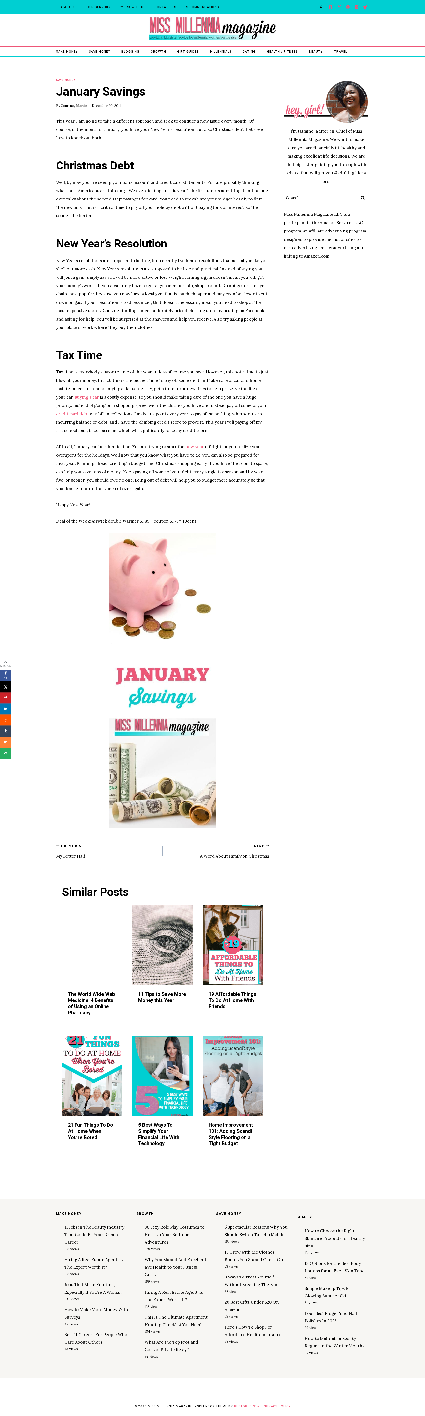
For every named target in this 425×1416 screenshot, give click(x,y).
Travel (340, 51)
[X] (339, 7)
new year (194, 446)
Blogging (130, 51)
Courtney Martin (74, 105)
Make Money (67, 51)
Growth (158, 51)
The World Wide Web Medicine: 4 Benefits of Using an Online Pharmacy (91, 1003)
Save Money (99, 51)
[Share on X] (5, 686)
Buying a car (87, 397)
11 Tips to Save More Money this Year (162, 997)
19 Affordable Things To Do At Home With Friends (232, 1000)
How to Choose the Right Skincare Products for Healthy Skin (335, 1238)
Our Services (99, 7)
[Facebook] (330, 7)
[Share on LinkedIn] (5, 708)
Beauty (316, 51)
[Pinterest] (356, 7)
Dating (249, 51)
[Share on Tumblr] (5, 731)
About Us (69, 7)
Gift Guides (188, 51)
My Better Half (70, 851)
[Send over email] (5, 753)
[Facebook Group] (365, 7)
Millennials (221, 51)
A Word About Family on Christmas (234, 851)
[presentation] (92, 945)
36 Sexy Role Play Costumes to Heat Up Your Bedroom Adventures (174, 1234)
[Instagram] (348, 7)
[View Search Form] (321, 7)
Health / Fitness (282, 51)
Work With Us (133, 7)
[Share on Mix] (5, 742)
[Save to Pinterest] (5, 697)
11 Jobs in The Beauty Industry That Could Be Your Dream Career (94, 1234)
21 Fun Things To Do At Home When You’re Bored (90, 1131)
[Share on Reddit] (5, 719)
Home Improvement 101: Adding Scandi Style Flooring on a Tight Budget (231, 1134)
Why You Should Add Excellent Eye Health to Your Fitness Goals (175, 1267)
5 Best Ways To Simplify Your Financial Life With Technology (158, 1134)
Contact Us (165, 7)
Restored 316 (246, 1406)
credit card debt (72, 413)
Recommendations (202, 7)
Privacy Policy (277, 1406)
